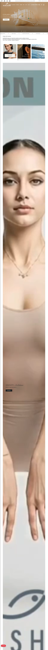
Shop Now (6, 19)
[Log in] (42, 4)
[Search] (40, 4)
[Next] (44, 52)
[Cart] (44, 4)
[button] (22, 31)
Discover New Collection (10, 56)
